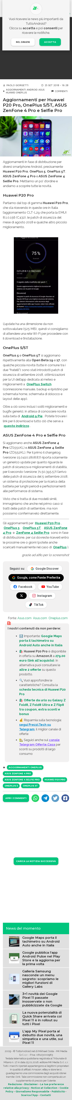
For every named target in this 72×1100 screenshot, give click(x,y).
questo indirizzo (16, 426)
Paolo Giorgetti (17, 85)
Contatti (45, 1095)
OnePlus (21, 92)
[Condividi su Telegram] (45, 798)
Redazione (15, 1084)
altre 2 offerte (30, 670)
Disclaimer (31, 1084)
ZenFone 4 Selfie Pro (32, 533)
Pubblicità (58, 1091)
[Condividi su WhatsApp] (35, 798)
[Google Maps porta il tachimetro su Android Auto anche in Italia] (14, 941)
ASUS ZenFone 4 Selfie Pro (22, 779)
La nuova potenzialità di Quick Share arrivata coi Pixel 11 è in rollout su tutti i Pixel (42, 1018)
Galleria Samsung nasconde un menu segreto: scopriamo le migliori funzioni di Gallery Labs (40, 978)
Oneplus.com (58, 618)
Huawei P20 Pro (47, 523)
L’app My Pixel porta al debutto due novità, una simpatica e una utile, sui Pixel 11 (42, 1037)
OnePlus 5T (32, 528)
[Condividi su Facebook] (65, 798)
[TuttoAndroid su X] (21, 595)
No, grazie (23, 42)
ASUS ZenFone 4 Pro (18, 773)
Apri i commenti (15, 798)
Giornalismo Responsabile (32, 1091)
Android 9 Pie (32, 416)
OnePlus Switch (38, 384)
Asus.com (24, 618)
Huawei (10, 92)
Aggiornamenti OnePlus (25, 767)
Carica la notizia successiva (36, 861)
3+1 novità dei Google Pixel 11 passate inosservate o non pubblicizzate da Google (42, 999)
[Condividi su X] (55, 798)
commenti (61, 91)
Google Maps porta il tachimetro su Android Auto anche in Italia (40, 640)
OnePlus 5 (12, 528)
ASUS (41, 89)
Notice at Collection (44, 1087)
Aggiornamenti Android (22, 89)
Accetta (50, 42)
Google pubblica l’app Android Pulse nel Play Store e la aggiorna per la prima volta (41, 958)
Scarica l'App (29, 1095)
